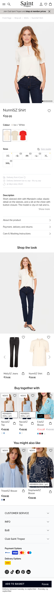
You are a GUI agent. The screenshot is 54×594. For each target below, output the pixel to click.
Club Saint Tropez (15, 538)
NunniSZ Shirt (37, 18)
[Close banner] (49, 11)
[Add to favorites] (49, 111)
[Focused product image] (27, 62)
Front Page (6, 18)
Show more (44, 209)
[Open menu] (3, 4)
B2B (7, 530)
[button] (27, 220)
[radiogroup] (27, 159)
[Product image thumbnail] (42, 101)
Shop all (17, 18)
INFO (7, 521)
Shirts (26, 18)
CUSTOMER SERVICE (17, 513)
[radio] (7, 156)
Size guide (46, 149)
